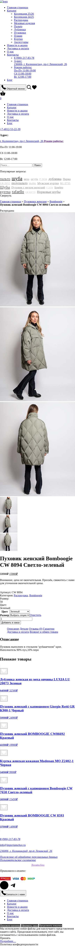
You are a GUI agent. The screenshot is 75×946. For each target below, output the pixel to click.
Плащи (18, 35)
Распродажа (21, 20)
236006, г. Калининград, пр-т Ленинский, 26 (40, 63)
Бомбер (58, 187)
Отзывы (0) (35, 628)
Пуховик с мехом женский (28, 187)
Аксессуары (21, 42)
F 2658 (49, 187)
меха (26, 179)
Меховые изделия (24, 23)
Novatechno (37, 865)
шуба (17, 178)
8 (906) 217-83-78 (10, 839)
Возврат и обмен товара (44, 631)
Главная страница (17, 7)
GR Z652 (5, 183)
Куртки (18, 38)
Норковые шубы (49, 192)
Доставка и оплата (18, 48)
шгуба (34, 179)
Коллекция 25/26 (24, 13)
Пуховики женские (35, 201)
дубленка (54, 179)
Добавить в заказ (10, 622)
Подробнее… (8, 941)
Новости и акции (17, 45)
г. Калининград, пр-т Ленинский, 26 (22, 141)
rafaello (18, 192)
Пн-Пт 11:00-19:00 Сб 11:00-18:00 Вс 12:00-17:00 (25, 72)
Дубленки (20, 29)
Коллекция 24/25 (24, 16)
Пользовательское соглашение (18, 860)
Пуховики (20, 32)
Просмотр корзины (10, 925)
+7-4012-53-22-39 (10, 129)
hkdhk (32, 183)
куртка (5, 192)
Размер (4, 615)
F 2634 (43, 179)
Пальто (18, 26)
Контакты (13, 54)
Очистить (35, 615)
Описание (13, 628)
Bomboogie (56, 201)
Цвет (5, 611)
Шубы (5, 187)
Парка (67, 179)
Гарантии (48, 628)
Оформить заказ (29, 925)
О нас (10, 51)
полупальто (20, 183)
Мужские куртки (48, 183)
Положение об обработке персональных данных (29, 856)
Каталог (12, 10)
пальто (5, 179)
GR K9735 (30, 192)
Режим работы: (53, 141)
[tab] (13, 628)
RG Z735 (65, 183)
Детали (24, 628)
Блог (10, 79)
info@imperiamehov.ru (13, 845)
